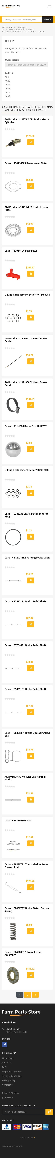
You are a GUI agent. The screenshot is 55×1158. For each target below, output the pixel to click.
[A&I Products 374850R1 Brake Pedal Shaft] (13, 800)
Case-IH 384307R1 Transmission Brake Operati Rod (26, 866)
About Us (6, 1062)
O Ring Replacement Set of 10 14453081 (27, 294)
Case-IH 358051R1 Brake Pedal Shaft (25, 689)
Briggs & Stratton (10, 1093)
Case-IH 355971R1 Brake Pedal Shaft (25, 601)
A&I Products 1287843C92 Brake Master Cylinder (27, 121)
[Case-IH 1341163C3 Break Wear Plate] (13, 186)
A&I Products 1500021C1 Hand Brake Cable (26, 340)
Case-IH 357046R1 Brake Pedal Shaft (25, 645)
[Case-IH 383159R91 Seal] (13, 844)
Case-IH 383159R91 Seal (18, 820)
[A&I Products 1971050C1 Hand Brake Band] (13, 406)
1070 (7, 92)
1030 (7, 84)
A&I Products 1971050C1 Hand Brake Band (26, 384)
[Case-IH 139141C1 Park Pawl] (13, 274)
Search (47, 19)
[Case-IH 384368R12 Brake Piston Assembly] (13, 975)
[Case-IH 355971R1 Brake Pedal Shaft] (13, 625)
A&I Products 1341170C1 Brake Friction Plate (27, 208)
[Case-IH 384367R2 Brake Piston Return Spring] (13, 931)
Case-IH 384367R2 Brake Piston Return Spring (27, 910)
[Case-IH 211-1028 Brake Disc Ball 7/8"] (13, 449)
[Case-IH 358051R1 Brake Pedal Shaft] (13, 712)
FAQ (4, 1067)
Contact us (7, 1084)
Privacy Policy (8, 1080)
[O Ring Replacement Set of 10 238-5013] (13, 493)
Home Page (7, 1058)
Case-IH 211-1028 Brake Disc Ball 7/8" (26, 426)
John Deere (7, 1097)
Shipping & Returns (11, 1071)
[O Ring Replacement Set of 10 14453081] (13, 318)
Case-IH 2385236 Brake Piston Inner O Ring (26, 515)
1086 (7, 96)
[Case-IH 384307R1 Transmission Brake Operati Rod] (13, 888)
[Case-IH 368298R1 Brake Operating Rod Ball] (13, 756)
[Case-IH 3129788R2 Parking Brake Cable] (13, 581)
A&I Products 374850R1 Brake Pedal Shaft (25, 778)
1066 (7, 88)
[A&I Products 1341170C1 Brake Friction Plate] (13, 230)
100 (7, 77)
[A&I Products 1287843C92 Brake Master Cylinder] (13, 143)
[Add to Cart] (30, 142)
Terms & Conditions (12, 1075)
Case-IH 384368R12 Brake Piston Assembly (23, 953)
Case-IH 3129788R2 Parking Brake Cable (27, 557)
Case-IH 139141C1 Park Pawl (21, 250)
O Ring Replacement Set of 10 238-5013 (27, 470)
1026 (7, 80)
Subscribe (49, 1112)
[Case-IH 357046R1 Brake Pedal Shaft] (13, 668)
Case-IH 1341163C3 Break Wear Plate (25, 163)
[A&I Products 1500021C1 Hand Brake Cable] (13, 362)
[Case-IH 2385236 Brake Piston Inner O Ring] (13, 537)
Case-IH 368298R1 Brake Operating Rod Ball (27, 734)
